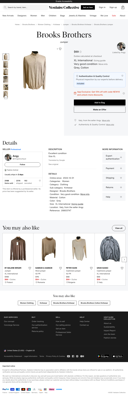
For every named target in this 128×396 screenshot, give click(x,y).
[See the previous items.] (5, 53)
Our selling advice (63, 325)
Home (17, 24)
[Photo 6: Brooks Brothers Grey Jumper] (5, 94)
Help (108, 196)
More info (103, 64)
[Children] (58, 16)
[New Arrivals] (15, 16)
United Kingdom (14, 392)
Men (43, 15)
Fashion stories (110, 338)
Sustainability (109, 327)
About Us (124, 15)
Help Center (85, 321)
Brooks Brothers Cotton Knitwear (94, 303)
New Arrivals (8, 15)
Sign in (102, 7)
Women (33, 15)
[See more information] (124, 93)
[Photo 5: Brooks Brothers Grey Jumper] (5, 87)
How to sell (60, 321)
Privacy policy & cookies (55, 356)
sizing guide (100, 60)
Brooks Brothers (28, 24)
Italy (46, 392)
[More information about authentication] (122, 75)
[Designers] (28, 16)
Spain (41, 392)
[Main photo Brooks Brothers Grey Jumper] (5, 57)
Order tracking (38, 321)
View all (118, 228)
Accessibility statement (13, 356)
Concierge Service (11, 325)
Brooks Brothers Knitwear (81, 24)
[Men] (47, 16)
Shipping (110, 177)
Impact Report (110, 330)
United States (25, 392)
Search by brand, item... (17, 7)
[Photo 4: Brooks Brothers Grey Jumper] (5, 79)
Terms (41, 356)
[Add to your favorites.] (29, 268)
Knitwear (56, 24)
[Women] (39, 16)
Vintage (93, 15)
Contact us (84, 325)
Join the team (109, 334)
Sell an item (88, 7)
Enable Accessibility (64, 1)
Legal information (30, 356)
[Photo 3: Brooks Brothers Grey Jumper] (5, 72)
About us (107, 323)
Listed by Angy (119, 52)
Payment (110, 168)
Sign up (113, 7)
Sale (114, 15)
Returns (109, 187)
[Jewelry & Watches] (88, 16)
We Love (104, 15)
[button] (123, 7)
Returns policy (38, 331)
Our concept (9, 321)
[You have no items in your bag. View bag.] (123, 7)
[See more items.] (5, 97)
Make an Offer (99, 109)
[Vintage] (99, 16)
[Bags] (67, 16)
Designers (22, 15)
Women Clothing (44, 24)
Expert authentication (113, 157)
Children (52, 15)
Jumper (66, 24)
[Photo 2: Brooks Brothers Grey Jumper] (5, 64)
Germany (35, 392)
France (4, 392)
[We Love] (110, 16)
